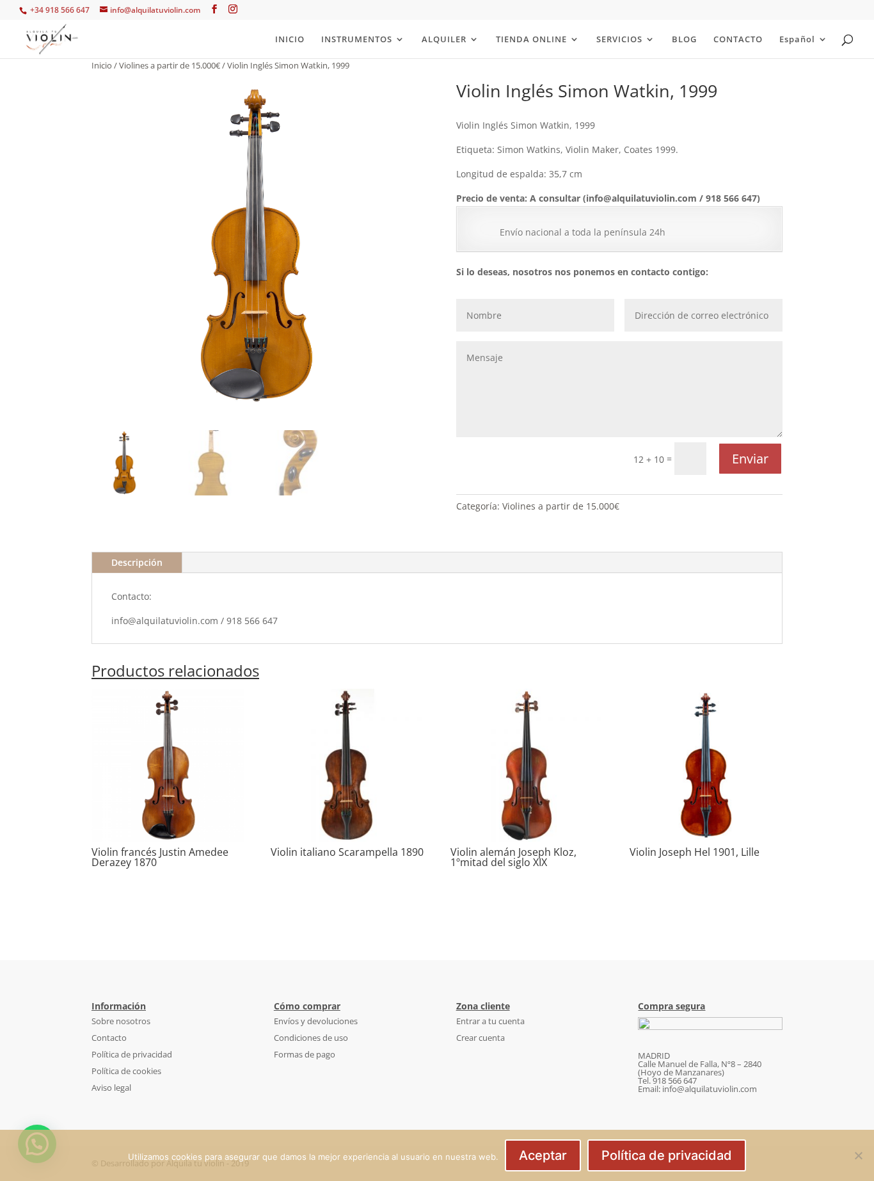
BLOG (684, 40)
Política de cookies (126, 1071)
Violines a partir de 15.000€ (169, 65)
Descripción (137, 562)
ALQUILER (444, 40)
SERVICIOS (619, 40)
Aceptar (543, 1155)
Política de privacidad (131, 1054)
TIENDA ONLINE (531, 40)
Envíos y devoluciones (316, 1021)
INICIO (290, 40)
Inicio (101, 65)
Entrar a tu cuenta (490, 1021)
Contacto (109, 1037)
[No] (858, 1155)
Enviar (750, 458)
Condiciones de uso (311, 1037)
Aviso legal (111, 1087)
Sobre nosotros (120, 1021)
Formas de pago (304, 1054)
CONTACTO (738, 40)
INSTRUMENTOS (356, 40)
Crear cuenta (480, 1037)
